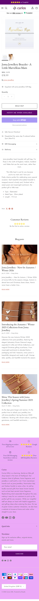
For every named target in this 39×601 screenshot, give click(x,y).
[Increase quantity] (12, 96)
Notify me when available (19, 113)
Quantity (5, 92)
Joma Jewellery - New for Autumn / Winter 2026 (19, 269)
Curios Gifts (10, 592)
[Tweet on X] (7, 209)
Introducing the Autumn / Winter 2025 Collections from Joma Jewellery (18, 327)
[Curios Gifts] (19, 8)
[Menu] (2, 8)
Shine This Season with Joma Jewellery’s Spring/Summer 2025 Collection (17, 399)
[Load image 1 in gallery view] (19, 33)
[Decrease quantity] (4, 96)
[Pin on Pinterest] (12, 209)
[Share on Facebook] (9, 209)
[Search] (7, 8)
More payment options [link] (19, 125)
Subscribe (19, 554)
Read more (5, 289)
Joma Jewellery (9, 80)
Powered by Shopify (19, 592)
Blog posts (19, 239)
